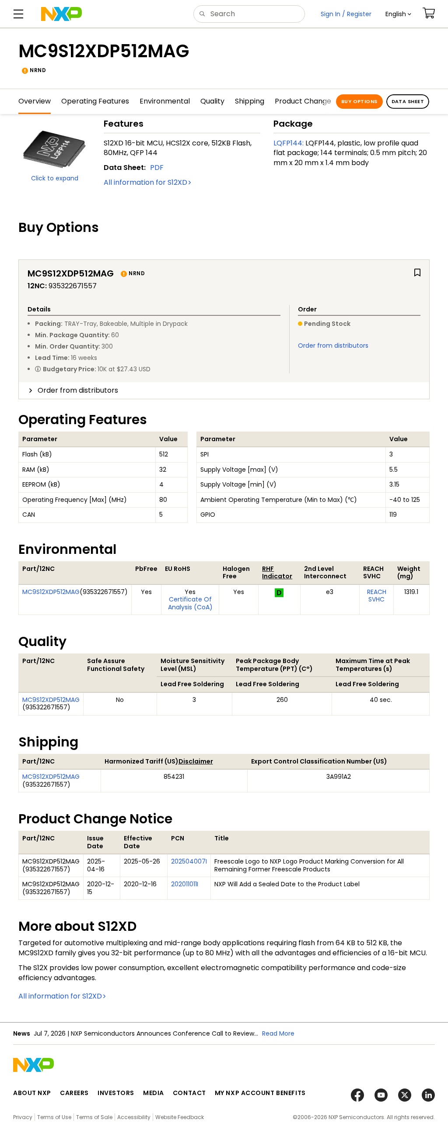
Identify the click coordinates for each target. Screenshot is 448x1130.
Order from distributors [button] (78, 390)
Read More (278, 1033)
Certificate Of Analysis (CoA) (190, 603)
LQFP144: (288, 143)
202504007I (189, 861)
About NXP (32, 1093)
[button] (398, 14)
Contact (189, 1093)
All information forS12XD (145, 182)
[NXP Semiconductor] (61, 14)
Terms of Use (54, 1117)
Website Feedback (179, 1117)
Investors (116, 1093)
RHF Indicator (277, 572)
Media (153, 1093)
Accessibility (133, 1117)
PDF (157, 167)
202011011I (184, 884)
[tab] (224, 390)
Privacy (22, 1117)
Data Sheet (408, 101)
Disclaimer (195, 761)
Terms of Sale (94, 1117)
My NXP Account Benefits (260, 1093)
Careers (74, 1093)
